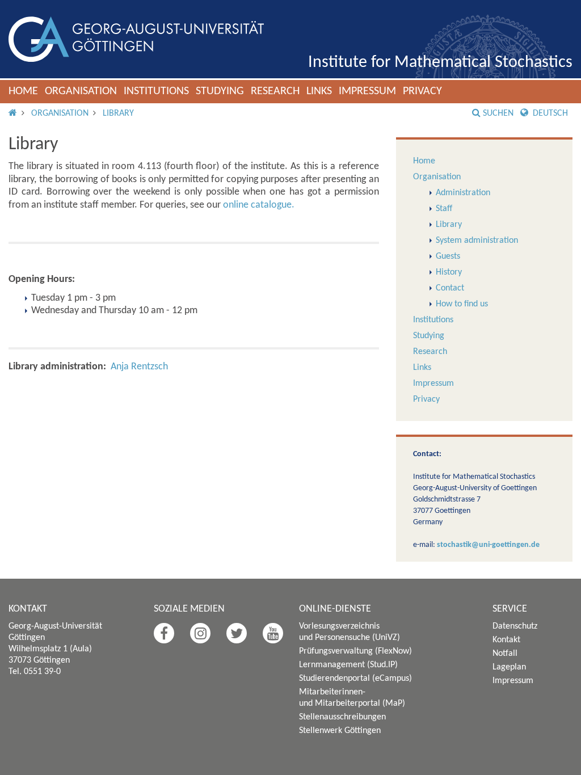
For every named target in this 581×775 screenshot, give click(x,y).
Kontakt (506, 640)
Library (118, 113)
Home (23, 91)
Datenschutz (514, 626)
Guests (448, 256)
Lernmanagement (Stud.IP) (348, 664)
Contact (450, 288)
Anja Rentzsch (139, 366)
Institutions (156, 91)
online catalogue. (258, 205)
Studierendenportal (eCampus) (355, 678)
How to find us (462, 304)
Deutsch (549, 113)
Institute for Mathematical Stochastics (440, 62)
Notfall (504, 653)
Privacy (422, 91)
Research (275, 91)
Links (319, 91)
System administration (477, 240)
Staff (444, 208)
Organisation (81, 91)
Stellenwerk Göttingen (340, 730)
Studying (220, 91)
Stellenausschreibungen (342, 717)
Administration (463, 192)
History (449, 272)
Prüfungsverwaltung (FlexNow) (355, 651)
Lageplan (509, 667)
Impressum (367, 91)
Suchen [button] (498, 113)
